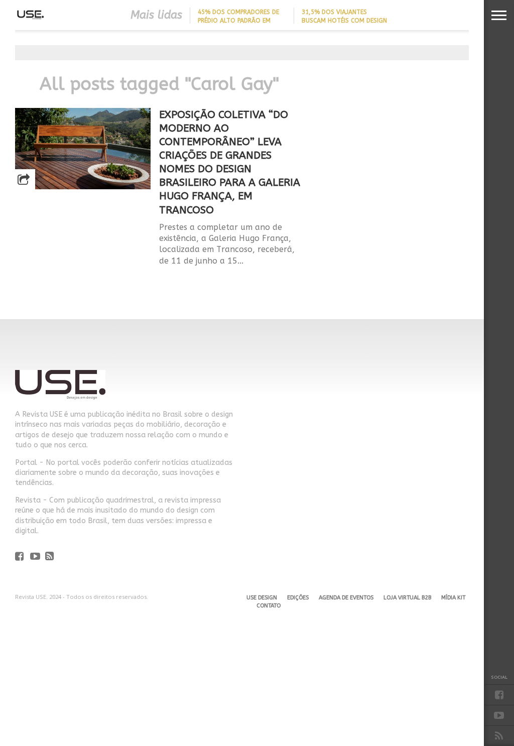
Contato (268, 605)
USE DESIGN (261, 597)
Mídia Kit (453, 597)
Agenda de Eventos (346, 597)
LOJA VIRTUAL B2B (407, 597)
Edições (298, 597)
